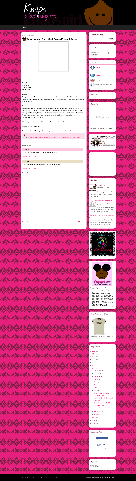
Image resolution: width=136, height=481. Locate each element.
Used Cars (111, 477)
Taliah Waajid (76, 137)
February (97, 411)
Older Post (81, 222)
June (95, 385)
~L (23, 149)
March (96, 390)
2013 (93, 362)
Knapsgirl (98, 67)
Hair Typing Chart (100, 185)
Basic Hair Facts (99, 408)
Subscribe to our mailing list (98, 51)
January (96, 414)
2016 (93, 357)
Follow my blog (102, 448)
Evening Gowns (97, 477)
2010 (93, 418)
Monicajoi (98, 80)
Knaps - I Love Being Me (37, 477)
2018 (93, 351)
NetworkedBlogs (101, 437)
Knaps (98, 441)
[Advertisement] (45, 218)
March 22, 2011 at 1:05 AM (29, 168)
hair (97, 444)
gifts (98, 128)
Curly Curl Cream (35, 137)
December (97, 370)
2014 (93, 359)
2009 (93, 420)
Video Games (104, 477)
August (96, 379)
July (95, 382)
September (97, 376)
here (71, 131)
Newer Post (25, 222)
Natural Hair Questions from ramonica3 (101, 215)
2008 (93, 423)
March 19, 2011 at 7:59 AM (29, 156)
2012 (93, 365)
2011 (93, 368)
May (95, 387)
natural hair (45, 137)
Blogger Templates (54, 477)
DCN (24, 161)
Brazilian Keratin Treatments (104, 200)
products (99, 445)
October (96, 373)
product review (67, 137)
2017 (93, 354)
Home (25, 27)
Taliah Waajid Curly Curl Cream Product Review (52, 39)
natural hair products (55, 137)
